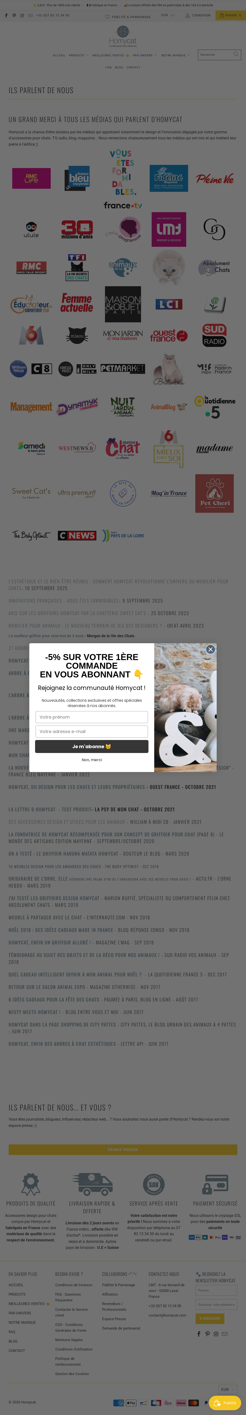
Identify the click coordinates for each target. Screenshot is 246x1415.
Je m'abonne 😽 (91, 746)
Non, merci (92, 760)
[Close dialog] (210, 649)
